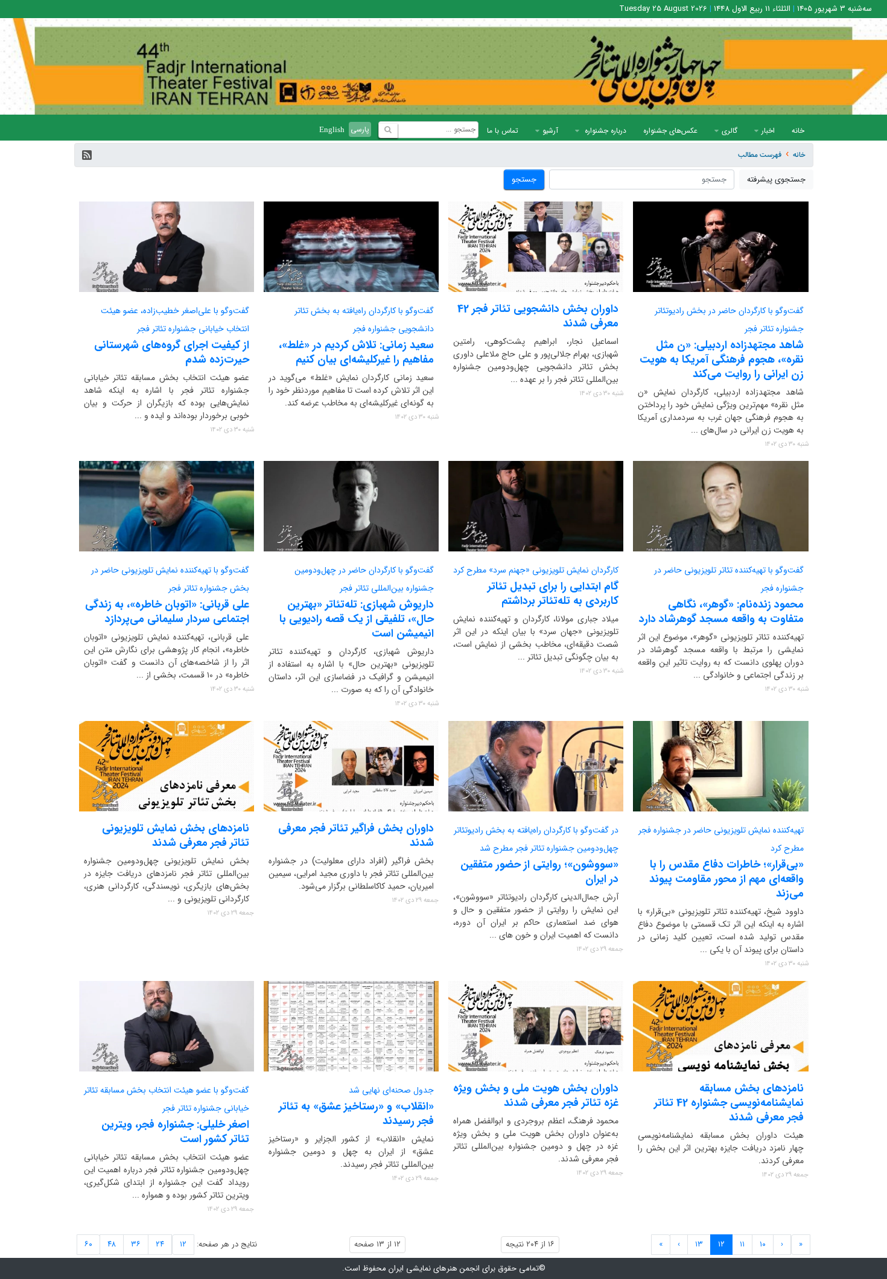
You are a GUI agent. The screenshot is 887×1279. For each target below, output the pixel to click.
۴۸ (111, 1244)
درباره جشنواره (604, 130)
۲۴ (160, 1244)
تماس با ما (502, 130)
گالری (729, 130)
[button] (87, 155)
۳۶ (136, 1244)
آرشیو (550, 130)
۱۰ (763, 1244)
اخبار (768, 130)
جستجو (524, 179)
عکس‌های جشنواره (670, 130)
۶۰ (88, 1244)
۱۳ (699, 1244)
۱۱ (742, 1244)
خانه (798, 130)
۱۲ (183, 1244)
